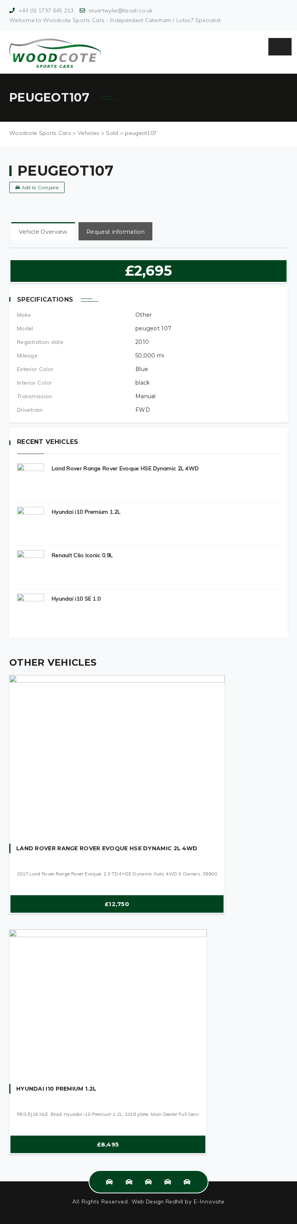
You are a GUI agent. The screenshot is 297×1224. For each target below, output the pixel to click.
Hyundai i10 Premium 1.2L (86, 511)
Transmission (34, 396)
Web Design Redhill (157, 1201)
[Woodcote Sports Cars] (55, 52)
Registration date (40, 341)
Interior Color (34, 382)
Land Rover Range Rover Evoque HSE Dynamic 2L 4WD (125, 468)
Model (25, 328)
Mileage (27, 355)
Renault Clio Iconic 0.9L (82, 555)
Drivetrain (30, 409)
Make (24, 314)
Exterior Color (35, 369)
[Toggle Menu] (280, 46)
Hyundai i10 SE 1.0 (76, 598)
